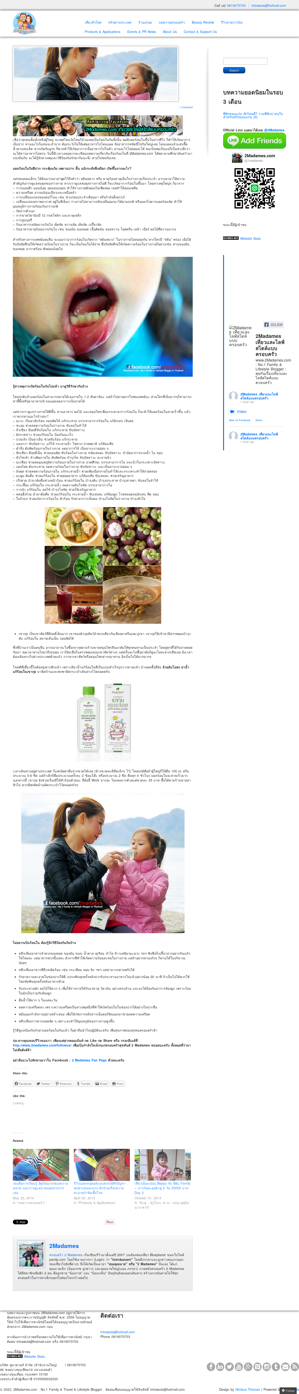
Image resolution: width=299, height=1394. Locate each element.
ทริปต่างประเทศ (119, 22)
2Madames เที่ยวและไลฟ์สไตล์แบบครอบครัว (259, 396)
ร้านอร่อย (145, 22)
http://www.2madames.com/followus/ (42, 1045)
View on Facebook (239, 420)
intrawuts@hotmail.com (269, 5)
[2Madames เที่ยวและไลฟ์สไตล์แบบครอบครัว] (241, 336)
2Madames (64, 1245)
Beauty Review (203, 22)
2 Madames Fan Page (89, 1060)
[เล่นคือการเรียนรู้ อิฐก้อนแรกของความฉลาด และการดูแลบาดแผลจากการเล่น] (41, 1165)
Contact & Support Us (200, 31)
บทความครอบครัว (172, 22)
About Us (170, 31)
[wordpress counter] (231, 238)
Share (259, 420)
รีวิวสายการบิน (231, 22)
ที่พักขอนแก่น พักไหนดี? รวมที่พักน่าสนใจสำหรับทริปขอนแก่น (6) (253, 115)
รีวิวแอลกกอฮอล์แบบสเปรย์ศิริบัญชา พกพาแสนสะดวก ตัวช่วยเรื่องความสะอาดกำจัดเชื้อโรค (100, 1188)
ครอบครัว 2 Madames (65, 1254)
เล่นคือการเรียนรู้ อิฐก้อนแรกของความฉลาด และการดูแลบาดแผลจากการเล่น (40, 1188)
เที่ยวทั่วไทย (93, 22)
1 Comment (186, 107)
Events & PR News (141, 31)
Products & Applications (102, 31)
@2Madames (274, 130)
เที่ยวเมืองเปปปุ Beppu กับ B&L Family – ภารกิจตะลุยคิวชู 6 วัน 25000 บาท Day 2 (162, 1188)
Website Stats (250, 238)
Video (242, 411)
